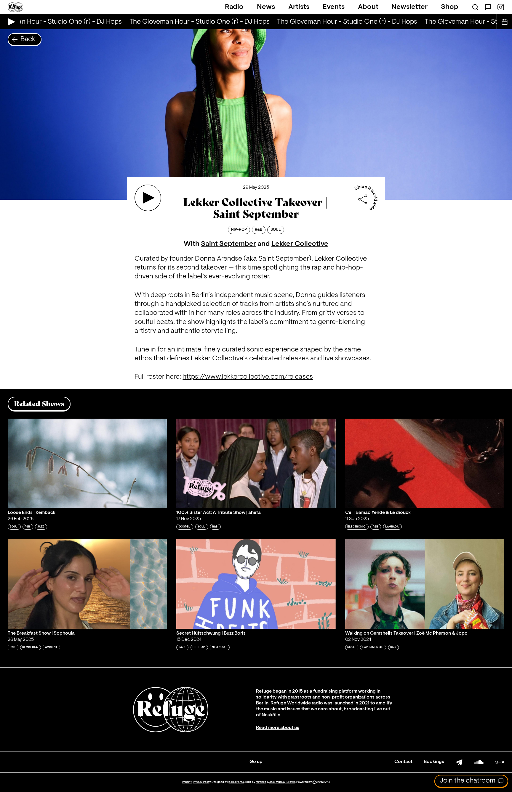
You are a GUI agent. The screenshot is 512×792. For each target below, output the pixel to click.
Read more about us (277, 727)
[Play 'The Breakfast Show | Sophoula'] (87, 583)
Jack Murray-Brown (282, 782)
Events (334, 7)
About (368, 7)
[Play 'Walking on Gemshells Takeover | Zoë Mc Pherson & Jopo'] (425, 583)
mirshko (261, 782)
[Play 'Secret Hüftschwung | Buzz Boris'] (256, 583)
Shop (449, 7)
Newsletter (409, 7)
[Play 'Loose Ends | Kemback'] (87, 463)
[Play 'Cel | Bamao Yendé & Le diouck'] (425, 463)
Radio (234, 7)
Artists (298, 7)
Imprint (187, 782)
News (266, 7)
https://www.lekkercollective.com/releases (248, 376)
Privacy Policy (201, 782)
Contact (403, 761)
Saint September (228, 244)
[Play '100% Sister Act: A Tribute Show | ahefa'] (256, 463)
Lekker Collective (299, 244)
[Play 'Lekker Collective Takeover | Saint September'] (148, 198)
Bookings (434, 761)
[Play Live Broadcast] (10, 21)
